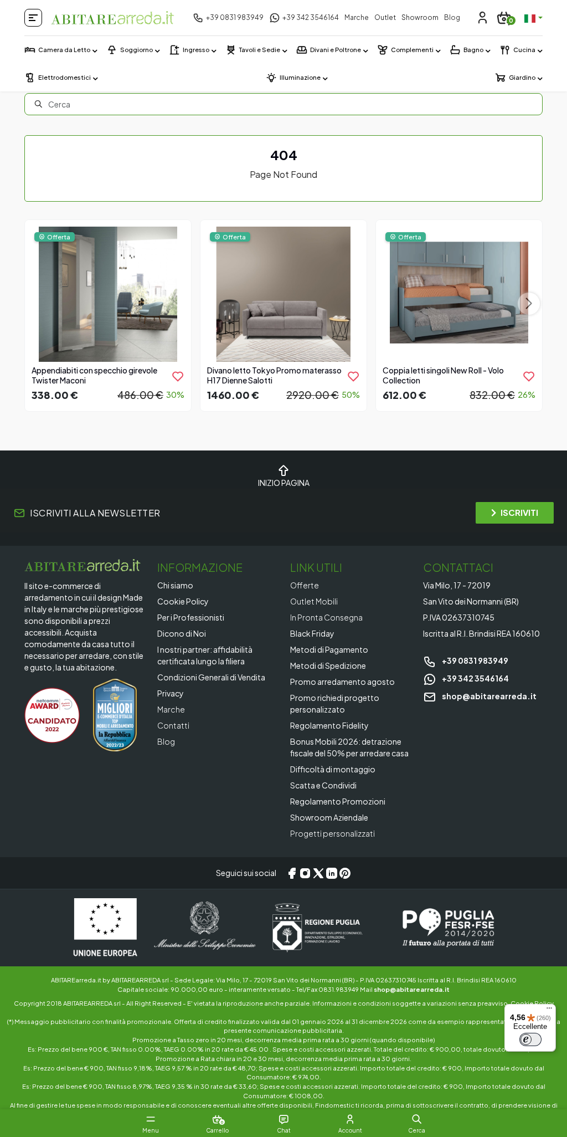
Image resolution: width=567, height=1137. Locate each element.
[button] (416, 1119)
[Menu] (549, 1010)
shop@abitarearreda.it (489, 696)
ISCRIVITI (519, 512)
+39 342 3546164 (475, 678)
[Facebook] (291, 873)
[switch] (530, 1039)
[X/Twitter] (318, 873)
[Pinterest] (345, 873)
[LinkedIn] (331, 873)
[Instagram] (305, 873)
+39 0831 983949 (474, 660)
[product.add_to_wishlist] (177, 376)
